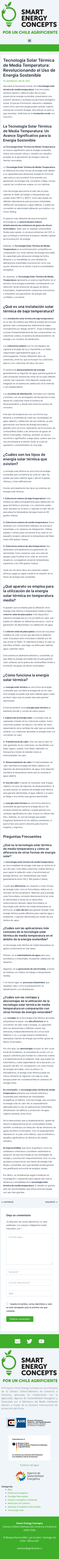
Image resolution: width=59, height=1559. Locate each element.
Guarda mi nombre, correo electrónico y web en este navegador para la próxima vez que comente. (29, 1307)
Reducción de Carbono (19, 1503)
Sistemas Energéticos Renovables (24, 1507)
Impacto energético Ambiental (22, 1500)
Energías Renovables (18, 1496)
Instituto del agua (29, 1465)
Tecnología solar (16, 1510)
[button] (29, 40)
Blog (10, 1489)
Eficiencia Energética (18, 1493)
